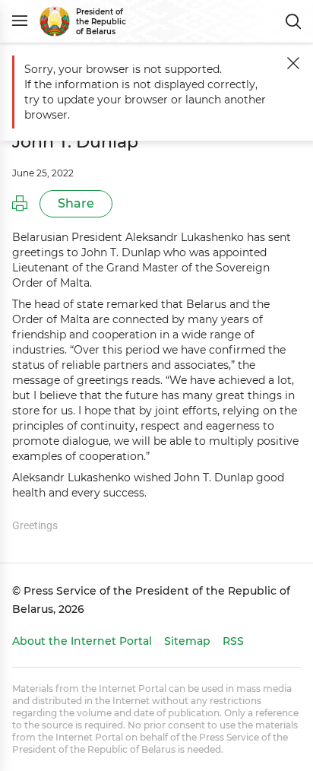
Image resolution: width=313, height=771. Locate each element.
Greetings (35, 525)
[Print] (19, 203)
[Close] (293, 63)
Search (293, 21)
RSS (233, 641)
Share (76, 203)
